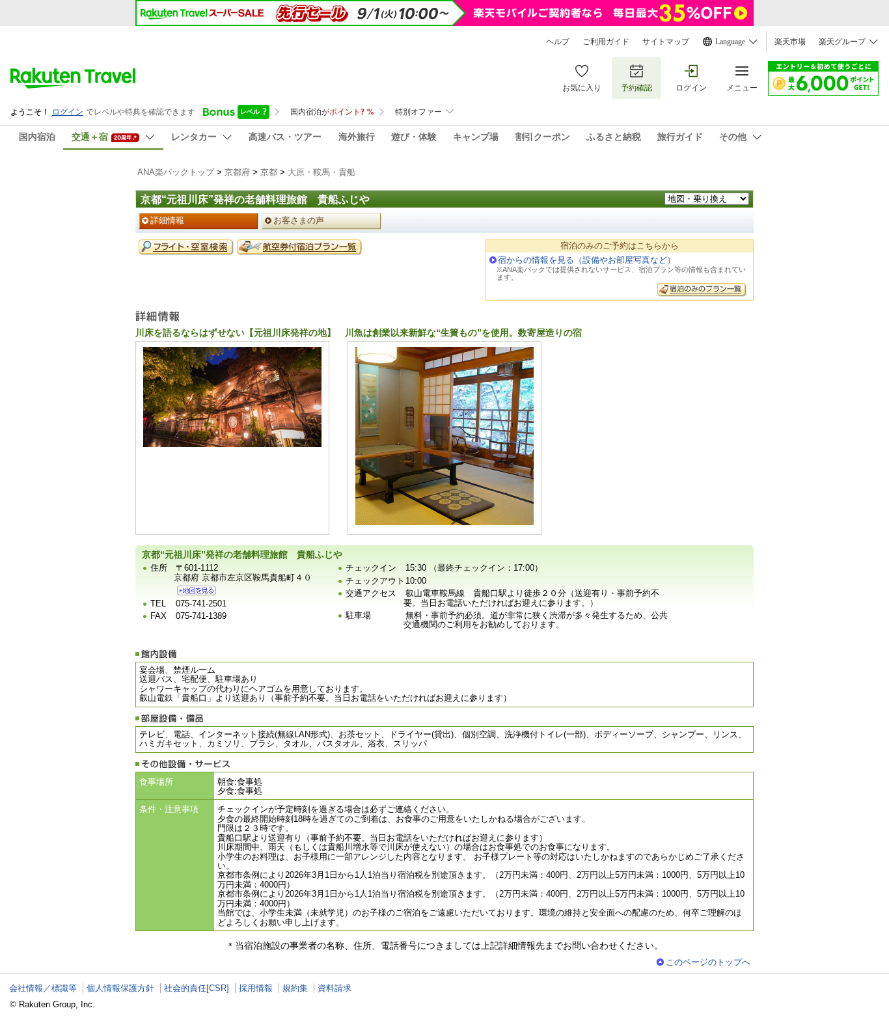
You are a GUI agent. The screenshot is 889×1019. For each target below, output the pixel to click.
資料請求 (334, 988)
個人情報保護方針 (120, 988)
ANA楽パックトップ (175, 172)
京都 (268, 172)
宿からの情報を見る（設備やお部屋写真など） (587, 260)
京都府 (237, 172)
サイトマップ (665, 41)
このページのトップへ (708, 962)
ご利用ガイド (605, 41)
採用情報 (256, 988)
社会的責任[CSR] (196, 988)
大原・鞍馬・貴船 (321, 172)
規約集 (295, 988)
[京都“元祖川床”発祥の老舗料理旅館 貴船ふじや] (196, 590)
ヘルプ (557, 41)
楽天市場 (790, 41)
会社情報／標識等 (43, 988)
